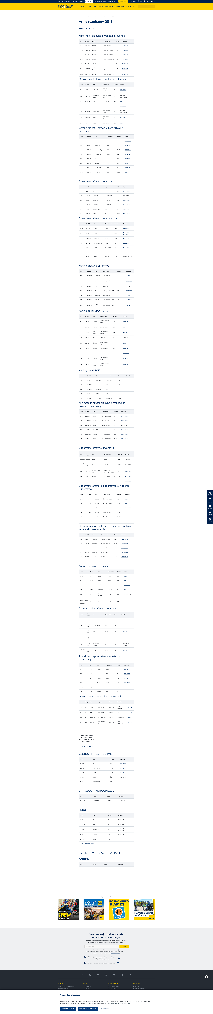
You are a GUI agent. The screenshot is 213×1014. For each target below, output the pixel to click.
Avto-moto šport (82, 16)
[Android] (130, 975)
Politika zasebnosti (140, 988)
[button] (154, 6)
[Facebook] (82, 975)
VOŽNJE (125, 234)
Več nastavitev (105, 1009)
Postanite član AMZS (115, 986)
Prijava (124, 946)
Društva (87, 988)
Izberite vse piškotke (68, 1009)
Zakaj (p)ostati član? (115, 988)
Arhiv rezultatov (99, 16)
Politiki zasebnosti (115, 953)
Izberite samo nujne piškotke (88, 1009)
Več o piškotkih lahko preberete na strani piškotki (117, 1003)
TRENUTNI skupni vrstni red (87, 843)
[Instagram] (106, 975)
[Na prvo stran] (65, 6)
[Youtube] (114, 975)
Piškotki (137, 986)
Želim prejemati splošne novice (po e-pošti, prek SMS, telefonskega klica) (102, 958)
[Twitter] (90, 975)
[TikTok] (122, 975)
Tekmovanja (91, 16)
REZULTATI (125, 46)
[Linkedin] (98, 975)
